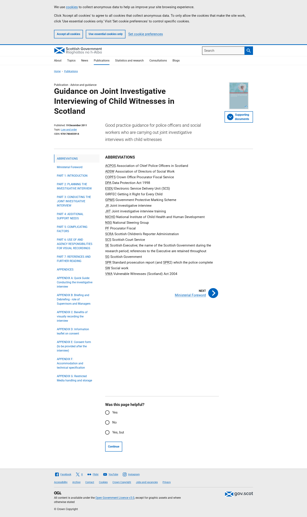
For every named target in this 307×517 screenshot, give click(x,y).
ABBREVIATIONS (67, 158)
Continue (113, 446)
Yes (115, 412)
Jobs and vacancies (147, 482)
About (57, 60)
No (114, 422)
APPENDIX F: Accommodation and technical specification (71, 363)
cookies (72, 7)
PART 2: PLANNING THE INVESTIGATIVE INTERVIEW (74, 186)
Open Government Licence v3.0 (114, 497)
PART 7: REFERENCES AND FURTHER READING (74, 259)
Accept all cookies (68, 34)
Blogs (176, 60)
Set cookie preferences (145, 34)
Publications (101, 60)
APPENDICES (65, 269)
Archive (76, 482)
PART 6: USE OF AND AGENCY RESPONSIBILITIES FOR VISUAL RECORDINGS (74, 244)
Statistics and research (129, 60)
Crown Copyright (121, 482)
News (84, 60)
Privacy (167, 482)
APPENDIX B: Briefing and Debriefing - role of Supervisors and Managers (73, 299)
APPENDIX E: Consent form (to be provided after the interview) (74, 346)
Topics (71, 60)
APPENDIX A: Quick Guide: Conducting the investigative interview (74, 282)
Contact (89, 482)
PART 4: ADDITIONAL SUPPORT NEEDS (70, 216)
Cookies (103, 482)
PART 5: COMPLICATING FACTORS (72, 229)
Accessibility (61, 482)
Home (57, 71)
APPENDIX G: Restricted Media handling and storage (74, 378)
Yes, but (118, 432)
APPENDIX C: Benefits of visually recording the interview (72, 316)
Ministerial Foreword (69, 167)
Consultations (158, 60)
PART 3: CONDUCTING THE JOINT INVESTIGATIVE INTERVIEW (74, 201)
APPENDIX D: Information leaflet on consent (73, 331)
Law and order (69, 129)
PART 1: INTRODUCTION (72, 175)
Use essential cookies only (106, 34)
